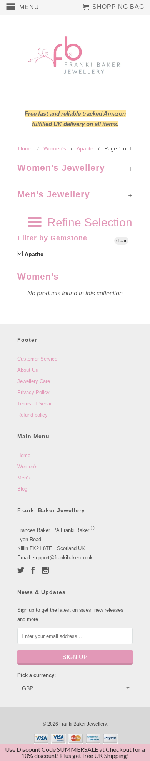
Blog (22, 489)
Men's (23, 478)
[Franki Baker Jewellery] (75, 49)
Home (23, 455)
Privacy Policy (33, 392)
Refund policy (32, 415)
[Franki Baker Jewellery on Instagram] (45, 570)
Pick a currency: (36, 675)
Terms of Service (36, 404)
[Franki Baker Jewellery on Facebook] (33, 570)
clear (121, 240)
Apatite (33, 254)
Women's (27, 466)
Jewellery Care (33, 381)
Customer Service (37, 359)
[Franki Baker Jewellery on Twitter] (20, 570)
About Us (27, 370)
